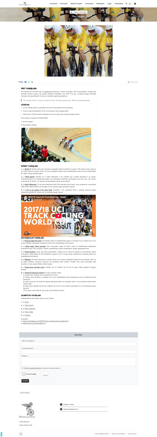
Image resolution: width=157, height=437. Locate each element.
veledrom (47, 92)
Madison (28, 259)
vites (87, 94)
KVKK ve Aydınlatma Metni (32, 368)
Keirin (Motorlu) (30, 184)
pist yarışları (25, 393)
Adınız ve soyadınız (27, 341)
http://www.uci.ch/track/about (33, 323)
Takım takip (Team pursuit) (35, 246)
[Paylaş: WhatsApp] (29, 82)
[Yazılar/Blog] (21, 434)
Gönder (25, 381)
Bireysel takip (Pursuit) (33, 241)
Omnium (27, 315)
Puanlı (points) (30, 252)
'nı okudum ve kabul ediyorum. (42, 368)
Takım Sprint (29, 305)
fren (80, 94)
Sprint (27, 169)
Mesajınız (24, 356)
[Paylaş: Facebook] (25, 82)
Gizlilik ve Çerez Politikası (118, 434)
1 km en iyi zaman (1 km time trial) (38, 190)
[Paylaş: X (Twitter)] (32, 82)
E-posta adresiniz (27, 348)
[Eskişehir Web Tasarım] (1, 434)
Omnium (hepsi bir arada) (34, 273)
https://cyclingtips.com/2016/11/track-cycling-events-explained (45, 321)
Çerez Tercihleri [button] (132, 434)
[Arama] (126, 4)
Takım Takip (29, 312)
